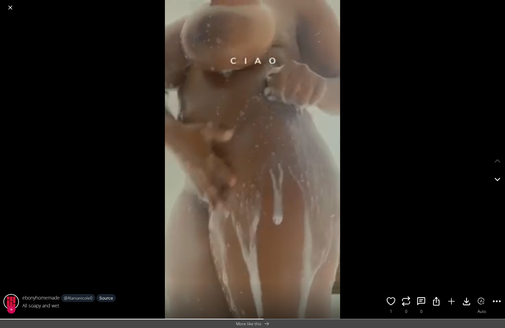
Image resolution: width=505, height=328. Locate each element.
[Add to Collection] (451, 302)
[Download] (466, 302)
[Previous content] (497, 161)
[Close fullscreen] (10, 7)
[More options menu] (498, 4)
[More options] (497, 302)
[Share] (436, 302)
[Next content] (497, 179)
